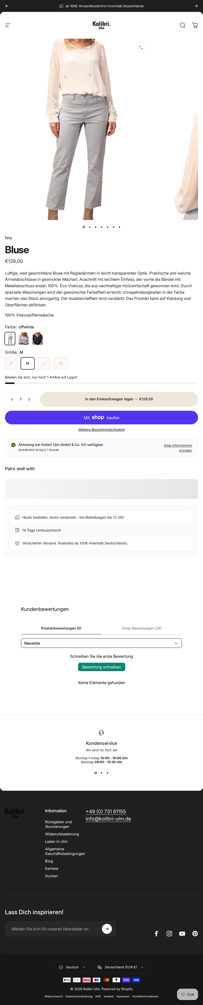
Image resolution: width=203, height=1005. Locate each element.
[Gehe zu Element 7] (119, 227)
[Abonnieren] (107, 929)
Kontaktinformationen (145, 996)
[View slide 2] (101, 773)
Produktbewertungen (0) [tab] (61, 628)
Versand (108, 996)
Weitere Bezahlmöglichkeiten (101, 429)
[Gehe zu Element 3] (96, 227)
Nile (8, 237)
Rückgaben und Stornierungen (58, 824)
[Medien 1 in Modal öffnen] (141, 48)
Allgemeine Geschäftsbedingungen (65, 851)
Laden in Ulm (56, 841)
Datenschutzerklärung (79, 996)
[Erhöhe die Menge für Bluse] (30, 399)
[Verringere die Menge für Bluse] (11, 399)
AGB (98, 996)
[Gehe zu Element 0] (84, 227)
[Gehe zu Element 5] (107, 227)
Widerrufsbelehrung (62, 834)
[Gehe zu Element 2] (90, 227)
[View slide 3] (107, 773)
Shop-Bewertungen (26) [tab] (142, 628)
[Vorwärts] (196, 6)
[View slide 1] (96, 773)
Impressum (122, 996)
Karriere (51, 868)
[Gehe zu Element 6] (113, 227)
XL (61, 363)
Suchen (51, 876)
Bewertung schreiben (101, 666)
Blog (49, 861)
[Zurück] (6, 6)
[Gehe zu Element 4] (101, 227)
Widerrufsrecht (54, 996)
